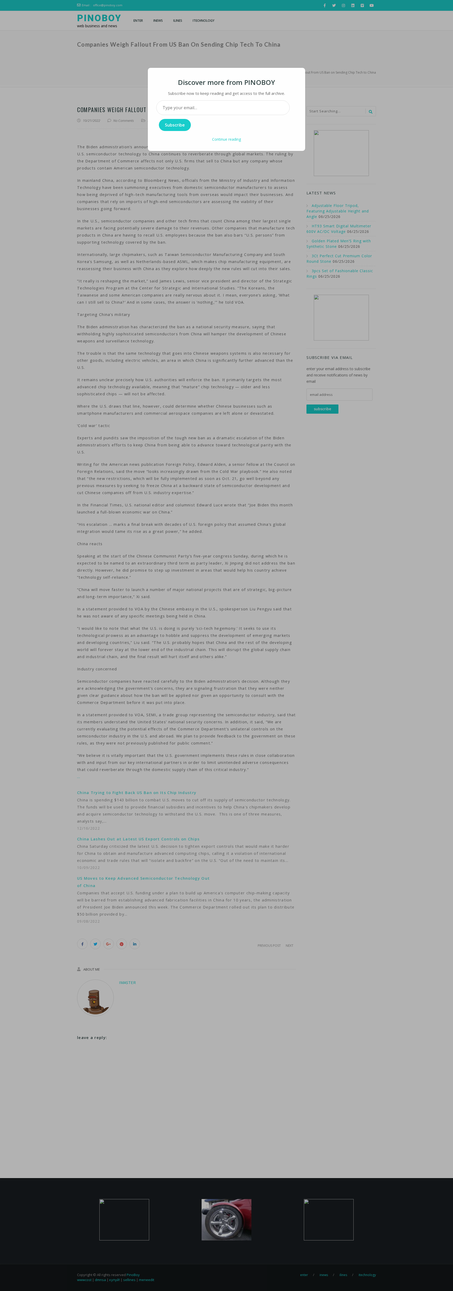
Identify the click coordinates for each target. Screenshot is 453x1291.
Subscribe (175, 125)
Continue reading (226, 139)
